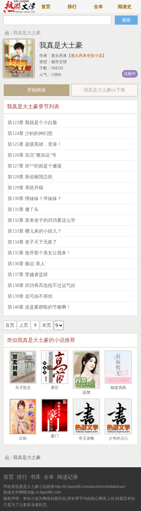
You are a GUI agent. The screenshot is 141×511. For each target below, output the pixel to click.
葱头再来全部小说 (86, 55)
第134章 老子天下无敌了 (32, 242)
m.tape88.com (48, 492)
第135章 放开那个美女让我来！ (39, 252)
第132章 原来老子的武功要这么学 (41, 220)
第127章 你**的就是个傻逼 (35, 166)
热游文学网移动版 (19, 492)
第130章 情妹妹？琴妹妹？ (35, 198)
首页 (45, 6)
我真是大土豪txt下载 (104, 90)
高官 (55, 387)
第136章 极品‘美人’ (27, 263)
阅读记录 (67, 477)
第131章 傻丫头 (23, 209)
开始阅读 (36, 90)
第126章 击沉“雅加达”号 (32, 155)
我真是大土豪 (27, 32)
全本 (98, 6)
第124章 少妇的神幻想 (30, 133)
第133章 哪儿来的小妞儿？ (35, 231)
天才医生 (23, 387)
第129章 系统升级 (25, 187)
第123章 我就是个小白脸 (32, 122)
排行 (72, 6)
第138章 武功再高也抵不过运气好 (41, 285)
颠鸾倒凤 (118, 387)
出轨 (23, 438)
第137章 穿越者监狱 (28, 274)
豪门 (55, 436)
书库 (35, 477)
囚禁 (87, 392)
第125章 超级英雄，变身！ (35, 144)
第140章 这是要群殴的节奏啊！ (39, 307)
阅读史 (124, 6)
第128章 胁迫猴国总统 (30, 176)
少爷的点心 (118, 438)
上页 (23, 325)
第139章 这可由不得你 (30, 296)
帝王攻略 (86, 438)
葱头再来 (59, 55)
